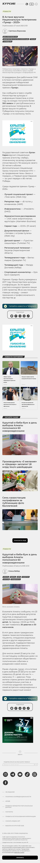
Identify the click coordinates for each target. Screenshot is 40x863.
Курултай (6, 579)
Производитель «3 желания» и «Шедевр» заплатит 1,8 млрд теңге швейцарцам (19, 464)
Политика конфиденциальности (18, 796)
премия (32, 39)
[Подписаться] (36, 764)
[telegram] (12, 774)
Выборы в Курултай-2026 (14, 825)
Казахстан (25, 577)
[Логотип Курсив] (8, 4)
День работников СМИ (10, 36)
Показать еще (20, 540)
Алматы (5, 577)
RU (31, 4)
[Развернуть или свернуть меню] (36, 4)
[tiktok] (27, 774)
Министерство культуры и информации (16, 39)
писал (21, 669)
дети (18, 577)
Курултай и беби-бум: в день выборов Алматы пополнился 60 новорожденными (19, 426)
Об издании (10, 792)
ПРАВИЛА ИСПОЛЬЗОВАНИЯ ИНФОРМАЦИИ (20, 816)
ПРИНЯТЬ (20, 858)
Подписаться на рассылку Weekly (17, 762)
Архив (7, 801)
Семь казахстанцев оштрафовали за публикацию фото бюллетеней (14, 501)
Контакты (9, 812)
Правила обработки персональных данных (19, 806)
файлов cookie (19, 852)
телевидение (7, 41)
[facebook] (5, 782)
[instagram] (5, 774)
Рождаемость (15, 579)
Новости (7, 11)
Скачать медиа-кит (12, 821)
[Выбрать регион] (26, 4)
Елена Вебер (14, 571)
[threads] (34, 774)
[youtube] (20, 774)
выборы (12, 577)
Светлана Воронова (17, 31)
